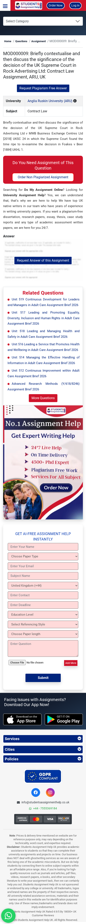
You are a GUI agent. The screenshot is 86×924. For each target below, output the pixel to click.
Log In (75, 5)
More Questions (43, 398)
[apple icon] (22, 719)
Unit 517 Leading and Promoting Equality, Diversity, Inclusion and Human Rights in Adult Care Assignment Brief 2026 (44, 318)
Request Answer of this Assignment (43, 260)
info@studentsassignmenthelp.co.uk (45, 802)
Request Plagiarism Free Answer (43, 88)
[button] (5, 5)
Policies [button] (11, 759)
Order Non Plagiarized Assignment (43, 177)
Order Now (56, 5)
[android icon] (64, 719)
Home (7, 41)
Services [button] (12, 739)
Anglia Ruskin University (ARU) (50, 101)
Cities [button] (10, 749)
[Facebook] (35, 792)
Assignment (38, 41)
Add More (70, 663)
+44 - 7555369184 (45, 808)
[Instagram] (50, 792)
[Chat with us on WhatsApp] (8, 915)
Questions (21, 41)
